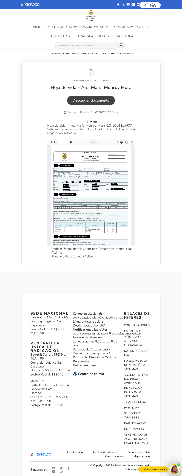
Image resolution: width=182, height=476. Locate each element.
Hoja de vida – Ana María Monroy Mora (91, 87)
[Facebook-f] (118, 4)
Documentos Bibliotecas (64, 53)
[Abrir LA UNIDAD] (69, 36)
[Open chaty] (174, 469)
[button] (30, 4)
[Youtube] (128, 4)
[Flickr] (138, 4)
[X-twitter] (123, 4)
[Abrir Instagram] (62, 471)
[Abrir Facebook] (69, 468)
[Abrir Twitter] (62, 468)
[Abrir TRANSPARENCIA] (108, 36)
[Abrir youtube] (54, 468)
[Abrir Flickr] (54, 471)
